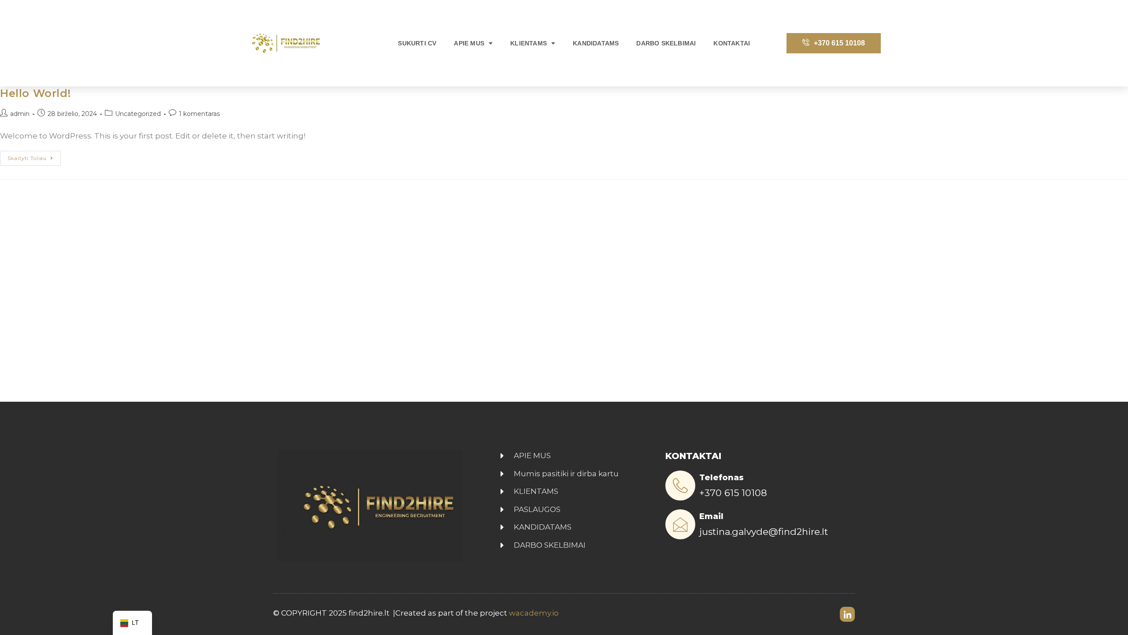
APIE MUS (469, 43)
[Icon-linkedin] (847, 614)
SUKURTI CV (417, 43)
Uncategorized (138, 114)
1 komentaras (199, 114)
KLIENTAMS (528, 43)
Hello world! (35, 93)
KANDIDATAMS (596, 43)
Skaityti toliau (34, 156)
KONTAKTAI (731, 43)
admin (20, 114)
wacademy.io (534, 613)
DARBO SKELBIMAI (666, 43)
